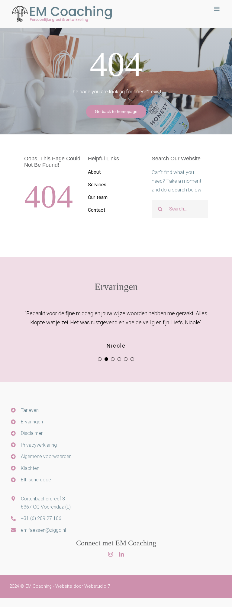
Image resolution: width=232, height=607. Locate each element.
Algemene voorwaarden (46, 456)
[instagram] (110, 554)
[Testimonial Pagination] (100, 359)
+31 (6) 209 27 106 (41, 518)
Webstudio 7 (97, 586)
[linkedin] (121, 554)
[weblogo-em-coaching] (62, 8)
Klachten (30, 468)
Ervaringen (32, 422)
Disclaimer (32, 433)
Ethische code (36, 480)
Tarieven (30, 410)
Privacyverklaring (39, 445)
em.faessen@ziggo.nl (43, 530)
